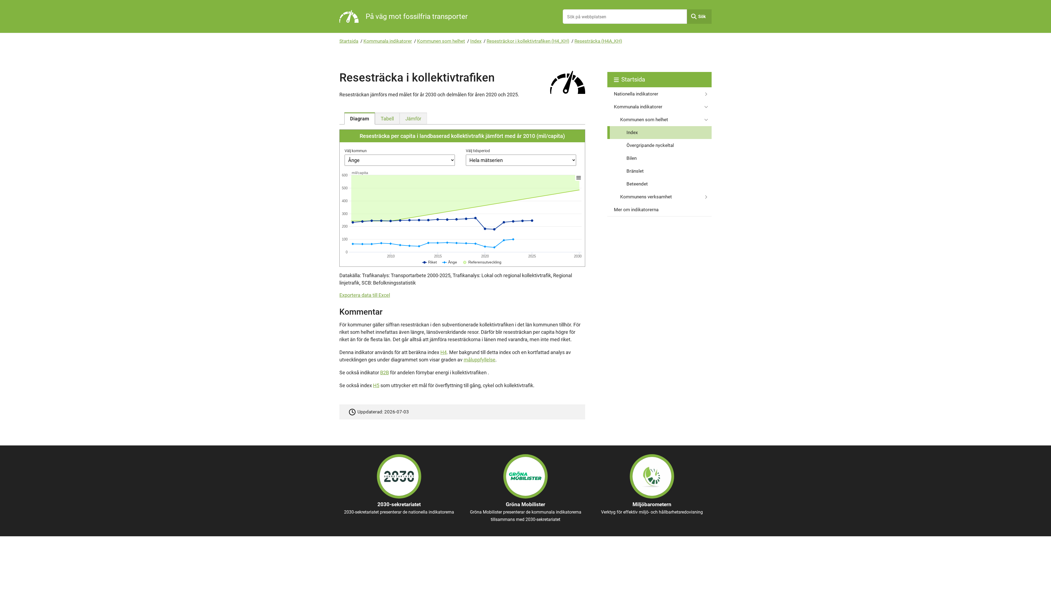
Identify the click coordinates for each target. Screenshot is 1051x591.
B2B (384, 372)
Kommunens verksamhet (646, 196)
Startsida (348, 41)
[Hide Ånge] (449, 262)
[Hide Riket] (429, 262)
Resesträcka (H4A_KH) (598, 41)
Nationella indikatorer (636, 94)
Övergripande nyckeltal (650, 145)
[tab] (359, 118)
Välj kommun (356, 151)
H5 (376, 385)
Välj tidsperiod (478, 151)
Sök (702, 16)
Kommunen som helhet (441, 41)
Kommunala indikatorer (387, 41)
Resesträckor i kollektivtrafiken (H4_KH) (528, 41)
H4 (443, 352)
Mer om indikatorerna (636, 209)
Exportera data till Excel (364, 295)
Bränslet (635, 171)
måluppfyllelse (479, 360)
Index (475, 41)
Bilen (631, 158)
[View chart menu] (578, 178)
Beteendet (637, 184)
